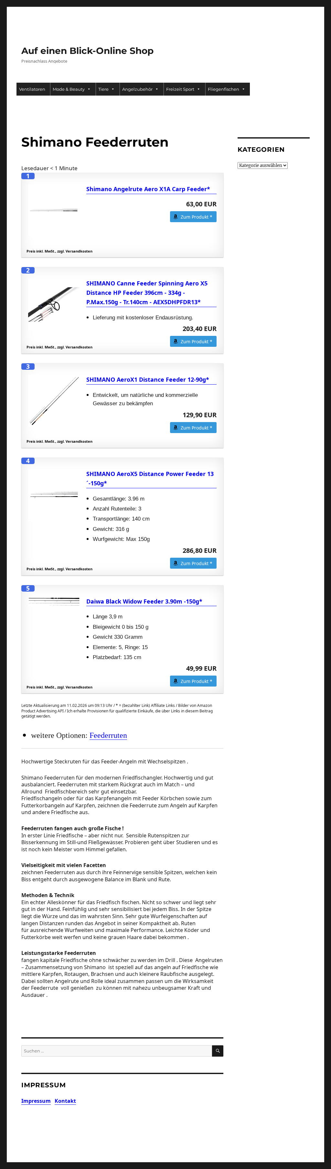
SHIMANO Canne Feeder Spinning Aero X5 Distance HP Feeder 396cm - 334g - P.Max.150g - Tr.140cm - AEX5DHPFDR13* (147, 292)
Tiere (103, 89)
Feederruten (108, 735)
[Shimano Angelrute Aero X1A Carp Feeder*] (54, 210)
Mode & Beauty (69, 89)
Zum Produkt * (196, 217)
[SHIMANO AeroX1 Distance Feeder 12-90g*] (54, 401)
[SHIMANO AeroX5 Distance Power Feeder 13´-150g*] (54, 495)
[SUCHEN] (217, 1051)
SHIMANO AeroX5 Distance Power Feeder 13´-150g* (150, 478)
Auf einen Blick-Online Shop (87, 50)
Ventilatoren (32, 89)
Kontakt (65, 1100)
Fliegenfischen (223, 89)
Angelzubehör (137, 89)
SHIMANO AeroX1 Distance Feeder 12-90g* (147, 379)
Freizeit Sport (180, 89)
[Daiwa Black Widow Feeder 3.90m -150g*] (54, 601)
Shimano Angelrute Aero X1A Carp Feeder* (148, 189)
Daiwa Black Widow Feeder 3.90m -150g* (144, 601)
